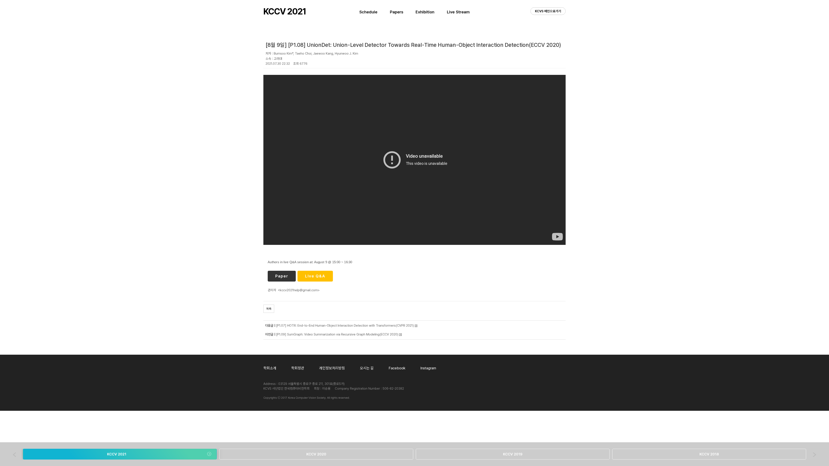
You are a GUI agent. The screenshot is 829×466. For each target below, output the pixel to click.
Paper (281, 276)
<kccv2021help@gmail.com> (299, 290)
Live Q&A (315, 276)
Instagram (428, 368)
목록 (268, 308)
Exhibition (425, 11)
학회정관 (297, 368)
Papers (396, 11)
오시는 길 (367, 368)
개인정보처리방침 (332, 368)
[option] (120, 454)
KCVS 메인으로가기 (548, 11)
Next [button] (814, 454)
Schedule (368, 11)
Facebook (397, 368)
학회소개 (269, 368)
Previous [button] (14, 454)
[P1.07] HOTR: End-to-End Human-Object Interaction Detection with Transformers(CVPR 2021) (345, 325)
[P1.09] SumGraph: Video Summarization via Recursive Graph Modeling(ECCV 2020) (337, 334)
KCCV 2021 (284, 11)
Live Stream (458, 11)
